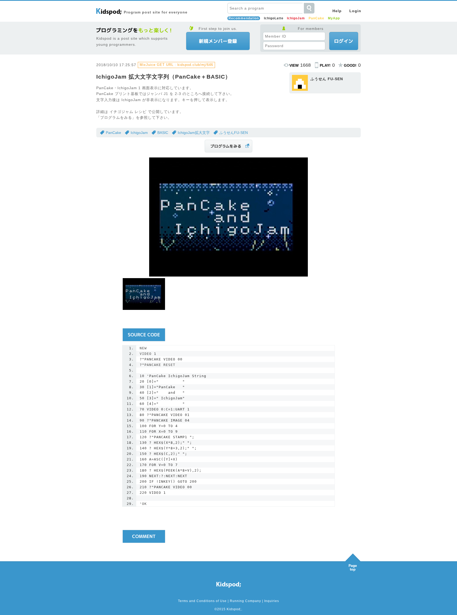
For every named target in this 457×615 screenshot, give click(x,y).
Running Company (245, 601)
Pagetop (353, 561)
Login (355, 11)
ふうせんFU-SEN (233, 132)
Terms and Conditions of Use (202, 601)
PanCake (316, 18)
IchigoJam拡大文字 (194, 132)
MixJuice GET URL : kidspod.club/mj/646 (176, 65)
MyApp (334, 18)
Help (337, 11)
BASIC (162, 132)
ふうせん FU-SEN (326, 79)
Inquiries (271, 601)
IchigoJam (296, 18)
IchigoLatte (274, 18)
